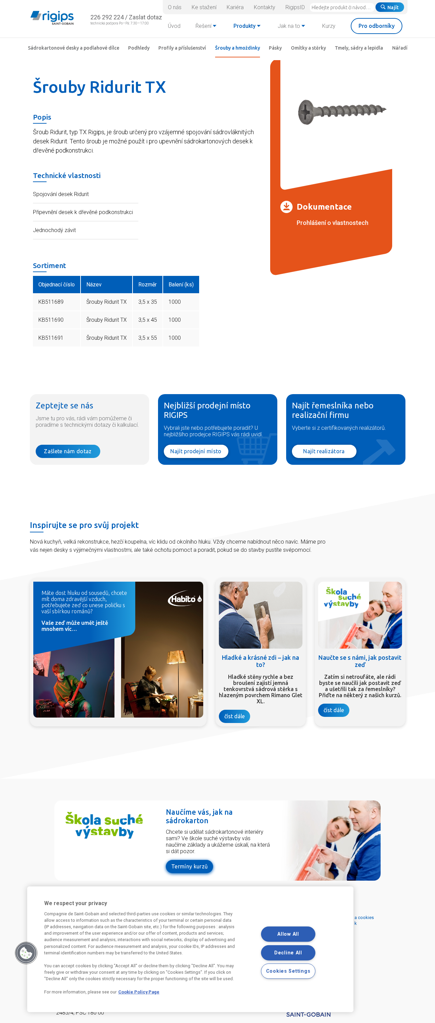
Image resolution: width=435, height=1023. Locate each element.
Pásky (275, 48)
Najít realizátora (324, 451)
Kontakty (264, 7)
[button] (26, 953)
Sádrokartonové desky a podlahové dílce (73, 48)
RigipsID (295, 7)
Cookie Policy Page (138, 991)
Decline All (288, 952)
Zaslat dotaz (145, 17)
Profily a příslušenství (182, 48)
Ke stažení (204, 7)
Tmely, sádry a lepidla (359, 48)
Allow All (288, 934)
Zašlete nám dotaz (67, 451)
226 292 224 (107, 17)
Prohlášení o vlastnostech (332, 222)
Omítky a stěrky (308, 48)
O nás (174, 7)
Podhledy (139, 48)
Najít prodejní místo (195, 451)
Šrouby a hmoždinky (237, 48)
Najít (393, 7)
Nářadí (399, 48)
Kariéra (235, 7)
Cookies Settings (288, 971)
